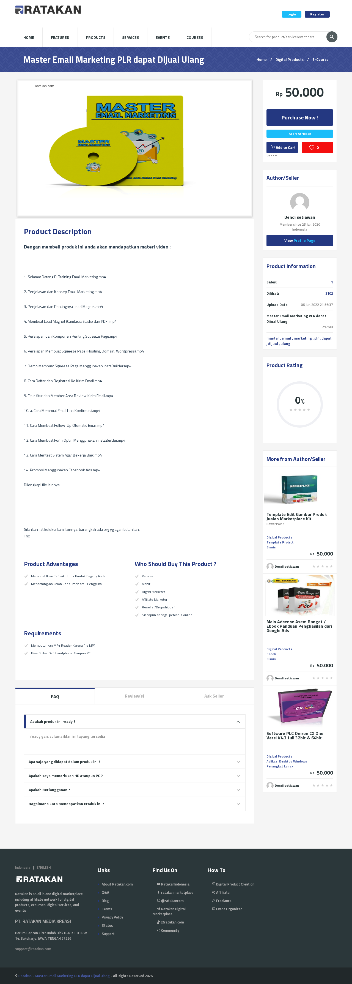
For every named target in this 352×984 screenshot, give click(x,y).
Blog (105, 900)
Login (291, 14)
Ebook (271, 654)
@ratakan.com (172, 922)
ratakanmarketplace (176, 892)
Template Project (280, 542)
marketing (303, 338)
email (286, 338)
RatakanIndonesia (174, 884)
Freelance (223, 900)
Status (107, 925)
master (272, 338)
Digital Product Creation (234, 884)
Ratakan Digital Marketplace (169, 911)
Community (169, 930)
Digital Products (290, 59)
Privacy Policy (112, 917)
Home (28, 37)
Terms (107, 909)
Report (271, 155)
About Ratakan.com (117, 884)
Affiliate (222, 892)
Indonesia (22, 867)
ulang (285, 343)
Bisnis (271, 547)
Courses (194, 37)
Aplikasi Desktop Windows (286, 761)
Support (108, 933)
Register (317, 14)
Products (95, 37)
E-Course (320, 59)
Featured (60, 37)
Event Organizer (228, 909)
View (299, 240)
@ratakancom (172, 900)
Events (163, 37)
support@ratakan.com (33, 949)
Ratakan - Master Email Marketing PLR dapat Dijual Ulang (64, 975)
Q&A (105, 892)
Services (130, 37)
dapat (326, 338)
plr (316, 338)
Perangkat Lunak (279, 766)
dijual (273, 343)
